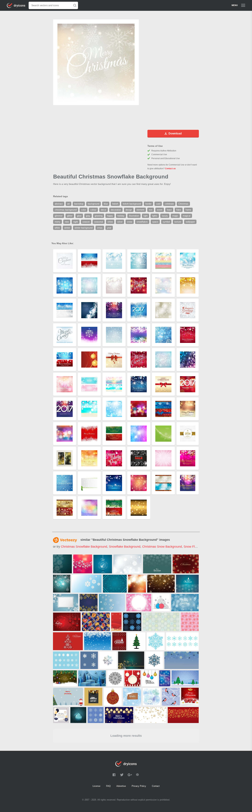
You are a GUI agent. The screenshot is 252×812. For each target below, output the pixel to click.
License (96, 786)
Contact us (170, 168)
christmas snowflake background (84, 546)
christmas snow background (162, 546)
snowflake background (124, 546)
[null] (62, 563)
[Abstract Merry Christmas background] (137, 584)
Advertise (121, 786)
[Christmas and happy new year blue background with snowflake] (65, 602)
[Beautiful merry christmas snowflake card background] (82, 563)
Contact (156, 786)
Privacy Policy (139, 786)
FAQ (108, 786)
